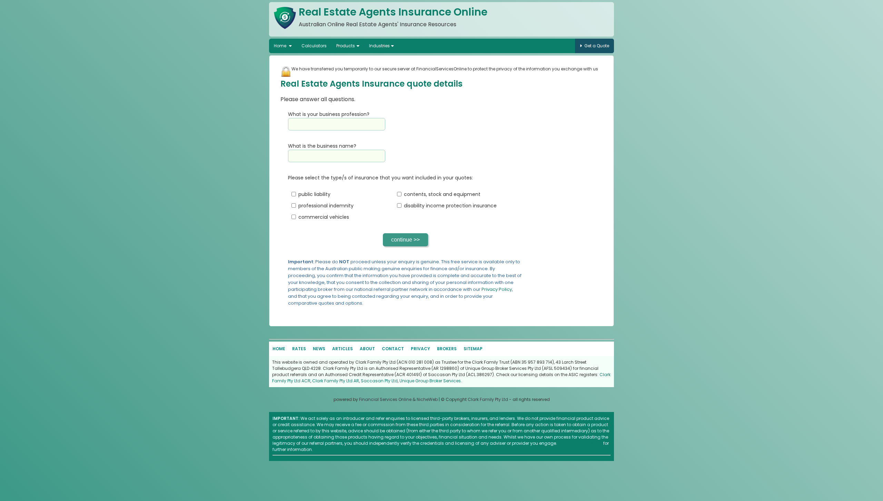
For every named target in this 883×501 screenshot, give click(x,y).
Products (345, 46)
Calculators (314, 46)
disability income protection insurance (450, 205)
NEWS (319, 349)
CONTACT (393, 349)
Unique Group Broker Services (430, 381)
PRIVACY (420, 349)
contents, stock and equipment (442, 194)
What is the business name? (322, 146)
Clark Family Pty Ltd (488, 399)
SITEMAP (473, 349)
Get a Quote (596, 46)
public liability (314, 194)
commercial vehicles (323, 217)
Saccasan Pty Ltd (379, 381)
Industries (379, 46)
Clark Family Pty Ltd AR (335, 381)
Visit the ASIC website (580, 443)
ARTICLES (342, 349)
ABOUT (367, 349)
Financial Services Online (385, 399)
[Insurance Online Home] (285, 30)
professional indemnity (326, 205)
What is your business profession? (328, 114)
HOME (278, 349)
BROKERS (447, 349)
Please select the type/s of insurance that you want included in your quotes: (380, 177)
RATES (299, 349)
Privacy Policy (497, 289)
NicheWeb (427, 399)
